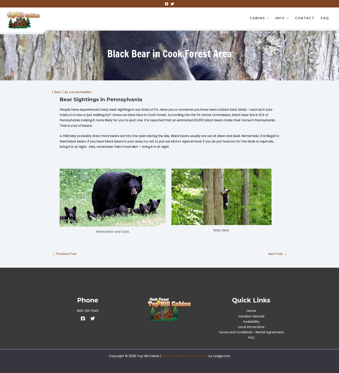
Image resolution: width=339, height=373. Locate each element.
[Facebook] (166, 4)
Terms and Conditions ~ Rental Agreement (251, 332)
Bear (57, 92)
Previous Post (64, 254)
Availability (251, 321)
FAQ (251, 337)
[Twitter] (172, 4)
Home (251, 311)
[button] (267, 18)
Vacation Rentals (251, 316)
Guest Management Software (185, 356)
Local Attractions (251, 327)
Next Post (277, 254)
